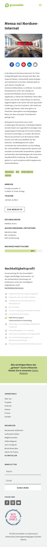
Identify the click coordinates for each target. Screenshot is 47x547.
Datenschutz (10, 536)
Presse (7, 413)
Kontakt (8, 416)
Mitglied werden (11, 437)
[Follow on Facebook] (7, 502)
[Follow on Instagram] (12, 502)
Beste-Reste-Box (11, 448)
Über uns (8, 399)
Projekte (8, 402)
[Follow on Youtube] (18, 502)
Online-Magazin (11, 441)
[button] (12, 64)
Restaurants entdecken (14, 430)
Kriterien (8, 406)
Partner (7, 409)
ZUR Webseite (14, 209)
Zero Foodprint (11, 445)
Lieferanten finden (12, 434)
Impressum (32, 533)
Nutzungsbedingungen (25, 536)
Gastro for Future (11, 452)
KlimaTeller (11, 455)
